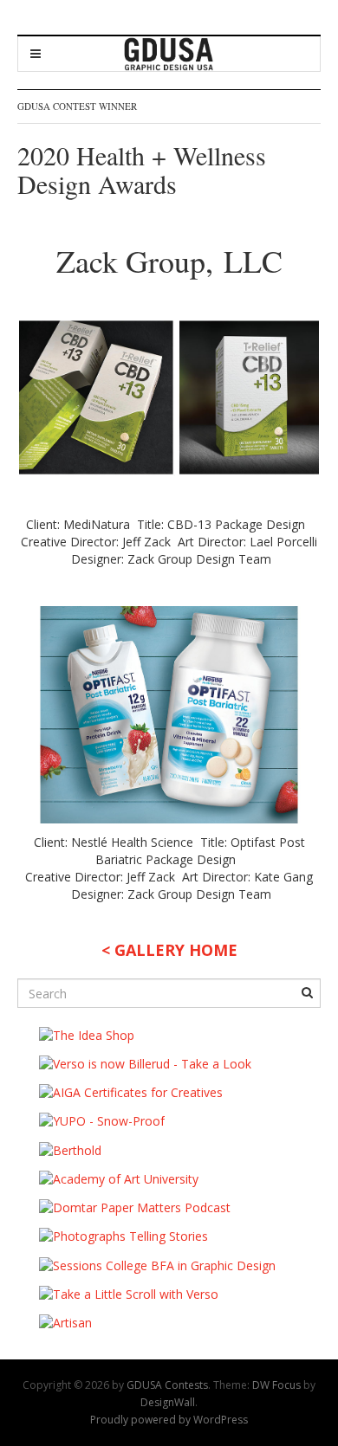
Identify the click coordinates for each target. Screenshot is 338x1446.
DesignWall (167, 1402)
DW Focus (276, 1385)
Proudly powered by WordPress (169, 1419)
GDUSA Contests (167, 1385)
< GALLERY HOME (169, 949)
